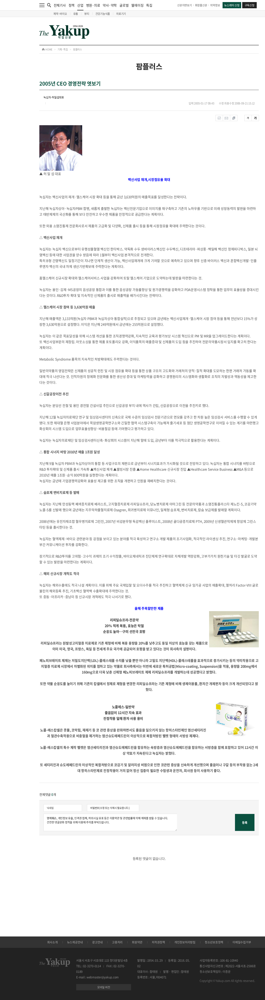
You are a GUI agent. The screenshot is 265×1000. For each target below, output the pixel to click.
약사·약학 (110, 5)
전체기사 (60, 5)
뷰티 (86, 14)
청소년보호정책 (214, 942)
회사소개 (52, 942)
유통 (75, 14)
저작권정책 (158, 942)
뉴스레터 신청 (231, 5)
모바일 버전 (103, 987)
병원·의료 (93, 5)
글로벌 (124, 5)
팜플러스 (77, 49)
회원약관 (137, 942)
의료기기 (121, 14)
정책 (72, 5)
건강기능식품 (102, 14)
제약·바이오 (60, 14)
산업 (80, 5)
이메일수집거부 (241, 942)
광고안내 (97, 942)
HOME (48, 49)
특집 (149, 5)
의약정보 (215, 5)
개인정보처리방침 (184, 942)
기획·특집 (63, 49)
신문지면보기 (184, 5)
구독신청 (249, 5)
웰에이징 (137, 5)
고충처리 (117, 942)
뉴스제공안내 (75, 942)
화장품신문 (201, 5)
